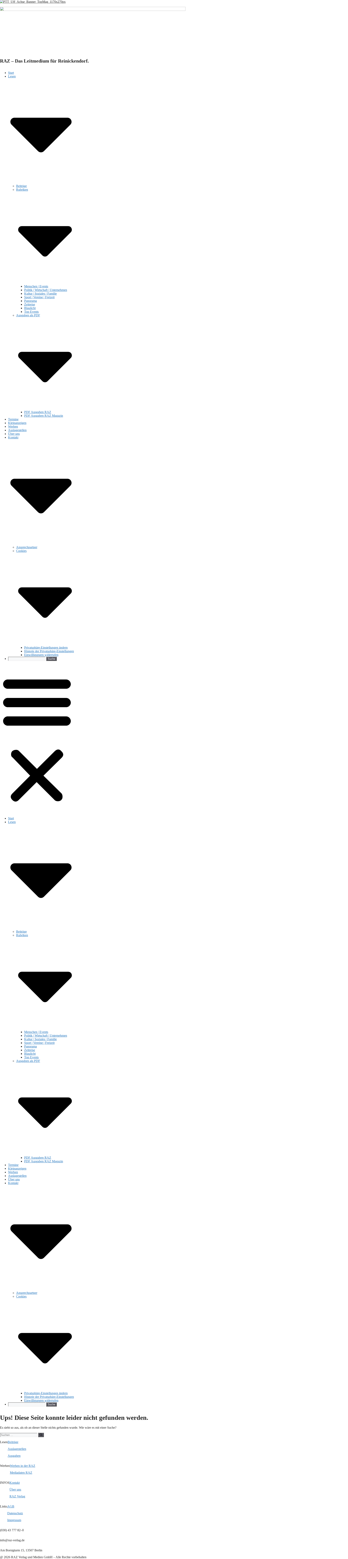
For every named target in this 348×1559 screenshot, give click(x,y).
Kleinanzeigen (17, 423)
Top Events (31, 311)
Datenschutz (15, 1513)
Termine (13, 419)
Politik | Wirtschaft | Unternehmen (45, 290)
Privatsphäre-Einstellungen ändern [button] (46, 647)
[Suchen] (41, 1435)
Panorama (30, 301)
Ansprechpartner (26, 547)
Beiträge (21, 186)
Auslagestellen (17, 430)
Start (11, 72)
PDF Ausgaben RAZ (37, 412)
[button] (37, 738)
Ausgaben (14, 1455)
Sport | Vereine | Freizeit (39, 297)
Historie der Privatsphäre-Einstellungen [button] (49, 651)
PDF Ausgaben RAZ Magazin (43, 415)
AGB (10, 1506)
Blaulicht (30, 308)
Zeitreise (29, 304)
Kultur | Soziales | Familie (40, 293)
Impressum (14, 1520)
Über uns (14, 433)
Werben (13, 426)
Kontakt (14, 1482)
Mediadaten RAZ (21, 1472)
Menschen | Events (36, 286)
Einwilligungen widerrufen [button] (41, 655)
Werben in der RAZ (22, 1465)
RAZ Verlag (17, 1496)
